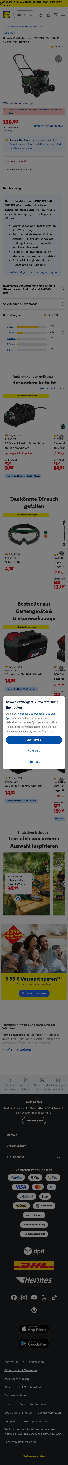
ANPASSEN (34, 751)
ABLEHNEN (34, 762)
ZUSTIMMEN (34, 740)
